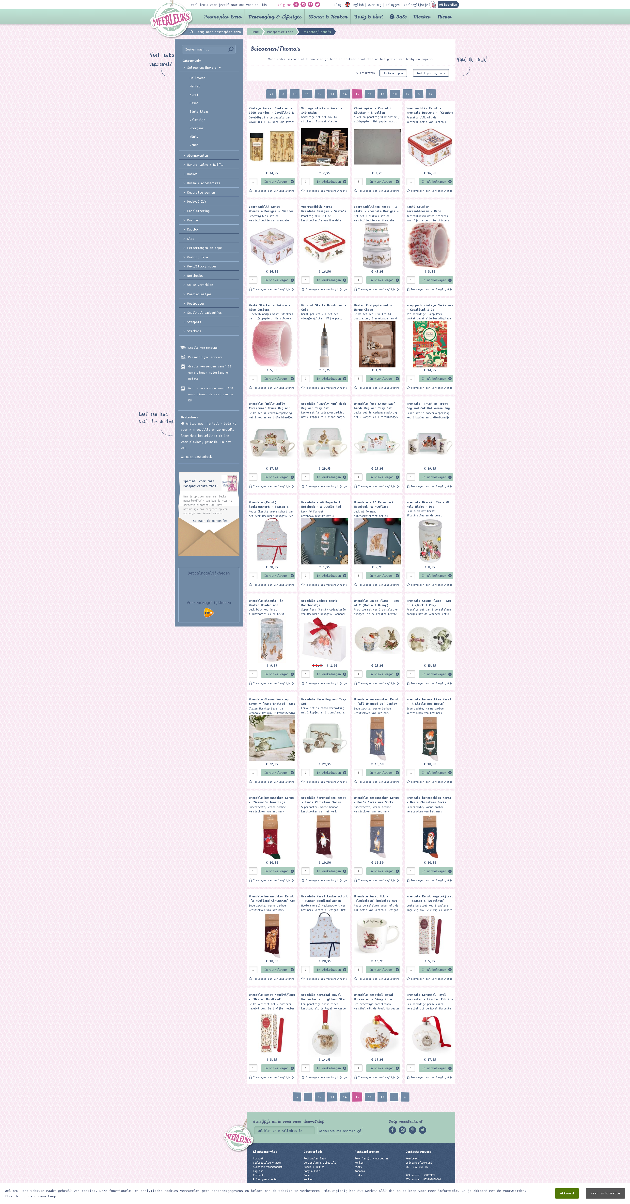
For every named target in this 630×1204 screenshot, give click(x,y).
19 (407, 94)
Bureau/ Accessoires (203, 183)
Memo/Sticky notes (202, 266)
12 (319, 94)
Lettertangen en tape (204, 247)
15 (357, 94)
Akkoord (567, 1193)
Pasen (194, 103)
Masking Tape (197, 257)
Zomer (194, 145)
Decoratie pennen (201, 192)
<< (271, 94)
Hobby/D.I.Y (196, 201)
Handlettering (198, 211)
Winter (195, 136)
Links (358, 1175)
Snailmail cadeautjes (204, 312)
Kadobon (193, 229)
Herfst (195, 86)
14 (344, 94)
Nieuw (445, 16)
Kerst (194, 94)
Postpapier (196, 303)
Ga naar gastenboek (196, 456)
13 (332, 94)
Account (258, 1158)
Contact (258, 1175)
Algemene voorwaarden (268, 1166)
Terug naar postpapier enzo (218, 31)
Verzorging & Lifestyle (274, 16)
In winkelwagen (276, 181)
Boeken (192, 174)
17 (382, 94)
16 (370, 94)
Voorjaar (197, 128)
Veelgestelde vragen (267, 1162)
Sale (401, 16)
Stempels (194, 322)
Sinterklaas (199, 111)
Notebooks (195, 275)
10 (294, 94)
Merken (422, 16)
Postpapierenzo (367, 1151)
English (258, 1171)
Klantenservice (265, 1151)
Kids (190, 238)
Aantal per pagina (430, 73)
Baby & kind (368, 16)
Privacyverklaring (265, 1179)
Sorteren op (392, 73)
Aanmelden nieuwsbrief (337, 1130)
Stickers (194, 331)
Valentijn (197, 119)
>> (431, 94)
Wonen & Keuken (327, 16)
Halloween (197, 78)
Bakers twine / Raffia (205, 164)
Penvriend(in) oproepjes (372, 1158)
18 (395, 94)
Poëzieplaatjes (199, 294)
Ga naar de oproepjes (210, 520)
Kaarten (193, 220)
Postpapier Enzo (222, 16)
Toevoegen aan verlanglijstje (274, 190)
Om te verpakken (200, 284)
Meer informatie (605, 1193)
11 (307, 94)
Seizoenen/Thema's (202, 67)
